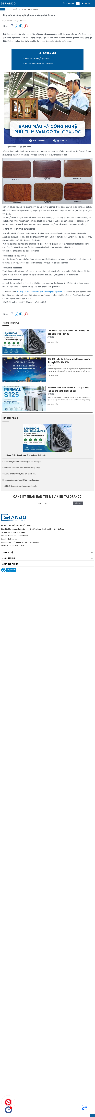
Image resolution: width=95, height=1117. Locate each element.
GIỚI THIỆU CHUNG (10, 564)
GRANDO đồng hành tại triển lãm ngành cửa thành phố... (22, 461)
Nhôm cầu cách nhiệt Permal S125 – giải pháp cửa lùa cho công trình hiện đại (68, 389)
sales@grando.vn (32, 542)
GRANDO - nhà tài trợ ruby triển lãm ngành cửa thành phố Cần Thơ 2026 (69, 361)
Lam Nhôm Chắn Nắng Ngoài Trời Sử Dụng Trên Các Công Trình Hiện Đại (68, 332)
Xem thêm (54, 342)
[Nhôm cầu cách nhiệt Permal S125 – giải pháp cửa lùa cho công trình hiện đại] (24, 398)
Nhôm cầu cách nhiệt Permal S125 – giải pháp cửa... (20, 480)
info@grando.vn (13, 539)
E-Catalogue (70, 3)
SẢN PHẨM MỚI (8, 558)
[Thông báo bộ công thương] (8, 572)
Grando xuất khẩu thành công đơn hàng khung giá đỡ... (21, 468)
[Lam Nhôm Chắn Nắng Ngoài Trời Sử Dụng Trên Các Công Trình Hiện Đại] (24, 341)
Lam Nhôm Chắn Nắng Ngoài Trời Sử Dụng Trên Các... (24, 455)
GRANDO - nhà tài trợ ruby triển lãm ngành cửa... (19, 474)
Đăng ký (78, 503)
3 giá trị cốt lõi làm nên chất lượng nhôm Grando (19, 486)
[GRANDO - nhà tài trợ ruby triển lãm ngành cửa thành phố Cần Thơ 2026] (24, 370)
